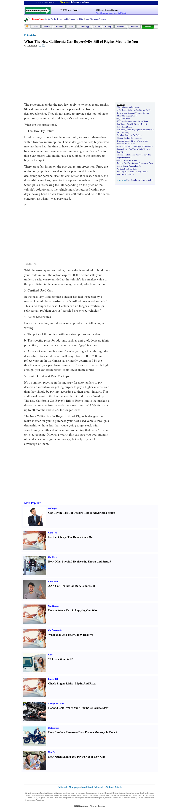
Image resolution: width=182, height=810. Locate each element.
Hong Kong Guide (65, 798)
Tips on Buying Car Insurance (129, 138)
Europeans (29, 800)
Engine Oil (53, 679)
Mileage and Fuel (56, 703)
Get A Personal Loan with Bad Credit (111, 13)
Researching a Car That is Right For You (133, 149)
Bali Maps (137, 795)
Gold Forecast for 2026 (73, 19)
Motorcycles (53, 728)
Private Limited (30, 795)
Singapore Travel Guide (117, 795)
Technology (84, 26)
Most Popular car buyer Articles (139, 180)
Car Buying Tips (124, 130)
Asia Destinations (84, 795)
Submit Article (114, 787)
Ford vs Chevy (57, 537)
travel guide (98, 795)
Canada (140, 798)
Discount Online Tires (126, 141)
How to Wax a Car (59, 610)
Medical (59, 26)
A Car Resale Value (125, 110)
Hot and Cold (56, 707)
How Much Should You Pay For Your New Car (76, 756)
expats (107, 798)
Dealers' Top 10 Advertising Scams (94, 512)
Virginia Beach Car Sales (127, 169)
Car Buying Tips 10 (125, 124)
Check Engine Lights (61, 683)
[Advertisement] (53, 75)
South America (149, 798)
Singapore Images (125, 793)
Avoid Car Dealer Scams (127, 160)
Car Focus (53, 533)
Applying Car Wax (85, 610)
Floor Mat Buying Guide (127, 116)
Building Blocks (123, 172)
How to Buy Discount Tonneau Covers (133, 113)
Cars (71, 26)
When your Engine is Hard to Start (87, 707)
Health (47, 26)
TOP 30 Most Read (68, 10)
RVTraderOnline (124, 121)
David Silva (32, 45)
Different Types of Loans (106, 10)
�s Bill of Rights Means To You (112, 41)
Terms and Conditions (98, 806)
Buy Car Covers (123, 118)
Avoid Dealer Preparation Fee (129, 166)
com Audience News (139, 121)
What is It (66, 659)
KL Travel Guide (31, 798)
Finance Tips (37, 19)
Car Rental (53, 581)
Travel (35, 26)
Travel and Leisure (46, 793)
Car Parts (52, 557)
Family (108, 26)
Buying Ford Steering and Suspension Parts (135, 163)
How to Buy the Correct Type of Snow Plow (135, 146)
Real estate (135, 793)
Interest (134, 26)
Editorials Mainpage (69, 787)
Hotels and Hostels (111, 793)
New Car (52, 752)
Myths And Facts (85, 683)
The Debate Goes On (80, 537)
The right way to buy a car (128, 107)
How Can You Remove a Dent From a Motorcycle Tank (81, 732)
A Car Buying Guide (142, 110)
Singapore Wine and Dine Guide (56, 795)
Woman (147, 26)
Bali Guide (130, 795)
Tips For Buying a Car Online (129, 135)
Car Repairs (53, 606)
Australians (40, 800)
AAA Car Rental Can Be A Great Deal (71, 585)
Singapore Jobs (50, 800)
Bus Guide (71, 795)
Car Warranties (55, 630)
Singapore (64, 2)
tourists (115, 798)
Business (120, 26)
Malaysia (85, 2)
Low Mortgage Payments (96, 19)
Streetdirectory (84, 806)
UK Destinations (148, 795)
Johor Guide (53, 798)
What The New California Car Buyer (54, 41)
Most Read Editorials (92, 787)
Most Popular (32, 502)
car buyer (52, 508)
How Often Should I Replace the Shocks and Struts (79, 561)
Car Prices (121, 152)
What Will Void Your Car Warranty (70, 634)
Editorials (29, 35)
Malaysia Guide (43, 798)
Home (97, 26)
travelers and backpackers (96, 798)
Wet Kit (52, 659)
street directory (98, 793)
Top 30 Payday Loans (53, 19)
